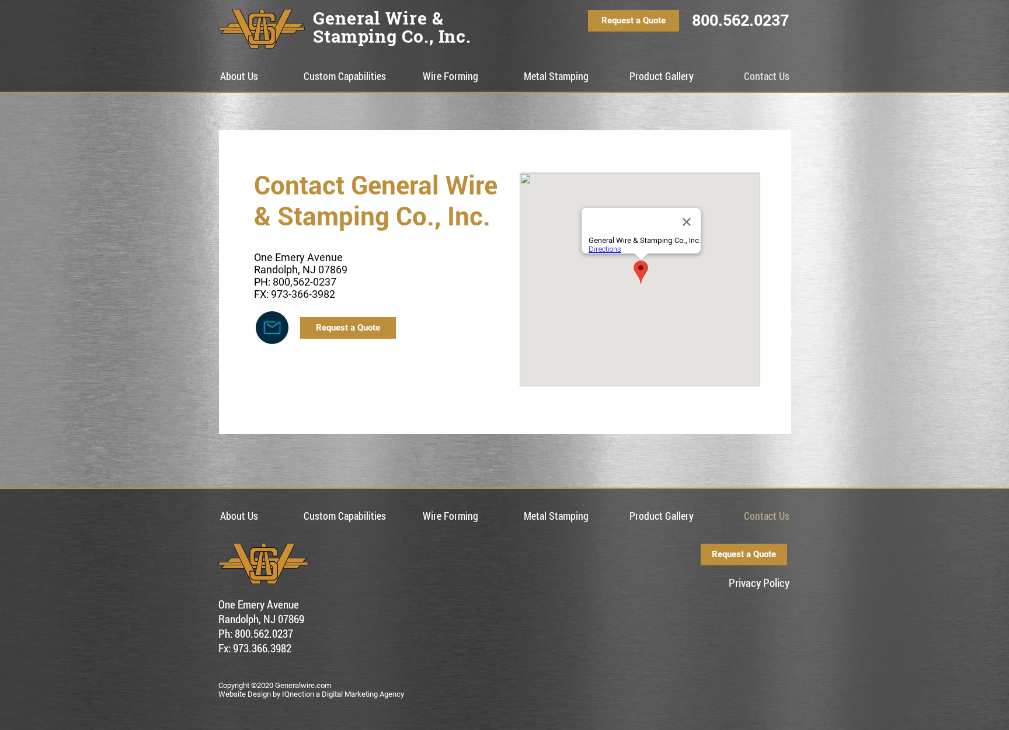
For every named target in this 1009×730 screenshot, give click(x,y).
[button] (345, 76)
